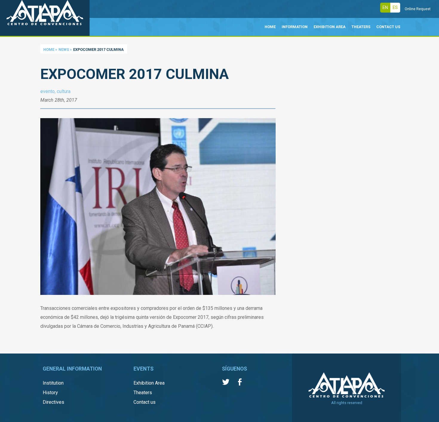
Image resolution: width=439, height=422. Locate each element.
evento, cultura (55, 91)
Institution (53, 383)
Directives (53, 402)
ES (395, 7)
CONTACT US (388, 27)
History (50, 392)
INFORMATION (295, 27)
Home (48, 49)
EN (385, 7)
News (64, 49)
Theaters (142, 392)
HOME (270, 27)
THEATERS (360, 27)
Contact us (144, 402)
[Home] (45, 18)
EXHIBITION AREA (330, 27)
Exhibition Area (149, 383)
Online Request (418, 9)
